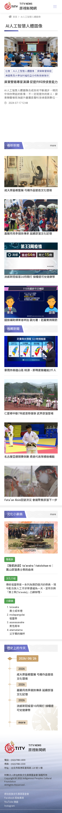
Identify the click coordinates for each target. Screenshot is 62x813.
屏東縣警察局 (44, 71)
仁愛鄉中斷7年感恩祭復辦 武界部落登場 (28, 413)
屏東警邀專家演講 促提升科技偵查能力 (31, 81)
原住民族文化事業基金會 (16, 793)
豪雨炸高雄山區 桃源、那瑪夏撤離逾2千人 (30, 370)
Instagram (9, 805)
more (21, 722)
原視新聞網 (28, 8)
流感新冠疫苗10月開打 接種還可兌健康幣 (29, 277)
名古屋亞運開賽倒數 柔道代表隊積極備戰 (29, 456)
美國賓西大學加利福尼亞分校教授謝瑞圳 (27, 75)
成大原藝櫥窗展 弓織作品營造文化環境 (28, 190)
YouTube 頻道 (11, 801)
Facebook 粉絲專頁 (14, 797)
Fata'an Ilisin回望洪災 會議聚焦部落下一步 (30, 500)
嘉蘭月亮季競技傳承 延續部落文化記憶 (28, 233)
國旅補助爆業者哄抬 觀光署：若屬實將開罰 (30, 320)
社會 (7, 71)
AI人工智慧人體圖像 (23, 71)
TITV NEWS (25, 3)
